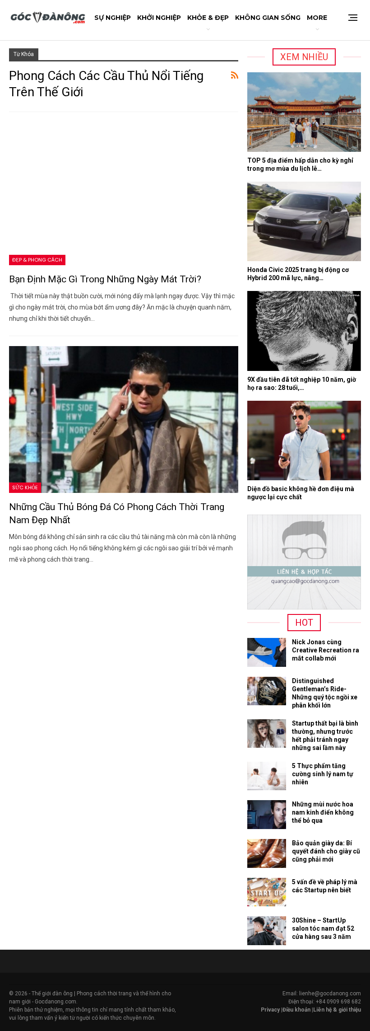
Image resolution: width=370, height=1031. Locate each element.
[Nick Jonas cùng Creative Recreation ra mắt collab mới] (266, 652)
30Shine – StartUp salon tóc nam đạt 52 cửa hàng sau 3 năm (323, 928)
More (317, 18)
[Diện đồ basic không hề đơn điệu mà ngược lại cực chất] (304, 440)
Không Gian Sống (268, 18)
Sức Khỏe (25, 487)
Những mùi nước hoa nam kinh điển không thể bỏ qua (323, 812)
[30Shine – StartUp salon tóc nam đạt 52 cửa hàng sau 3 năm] (266, 930)
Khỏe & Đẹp (208, 18)
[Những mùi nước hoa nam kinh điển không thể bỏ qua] (266, 814)
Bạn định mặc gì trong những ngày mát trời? (105, 279)
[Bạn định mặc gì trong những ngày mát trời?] (123, 191)
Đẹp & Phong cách (37, 259)
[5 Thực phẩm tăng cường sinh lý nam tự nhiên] (266, 776)
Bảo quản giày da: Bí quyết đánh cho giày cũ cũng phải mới (326, 851)
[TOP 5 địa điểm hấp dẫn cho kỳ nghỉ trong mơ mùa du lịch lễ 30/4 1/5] (304, 112)
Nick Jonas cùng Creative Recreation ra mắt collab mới (325, 650)
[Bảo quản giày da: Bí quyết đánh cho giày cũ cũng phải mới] (266, 853)
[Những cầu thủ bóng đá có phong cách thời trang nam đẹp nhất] (123, 419)
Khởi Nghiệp (159, 18)
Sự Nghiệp (112, 18)
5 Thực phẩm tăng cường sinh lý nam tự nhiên (322, 774)
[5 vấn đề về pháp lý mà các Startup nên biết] (266, 892)
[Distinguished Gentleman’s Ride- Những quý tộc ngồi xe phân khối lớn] (266, 691)
